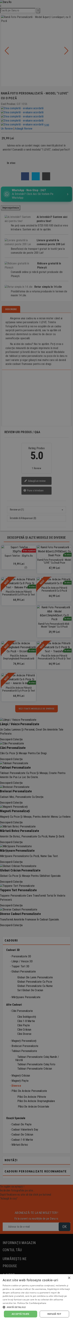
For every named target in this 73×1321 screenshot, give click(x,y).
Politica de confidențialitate (31, 1303)
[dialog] (36, 1297)
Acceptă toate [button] (20, 1313)
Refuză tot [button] (54, 1313)
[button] (36, 1307)
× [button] (69, 1278)
